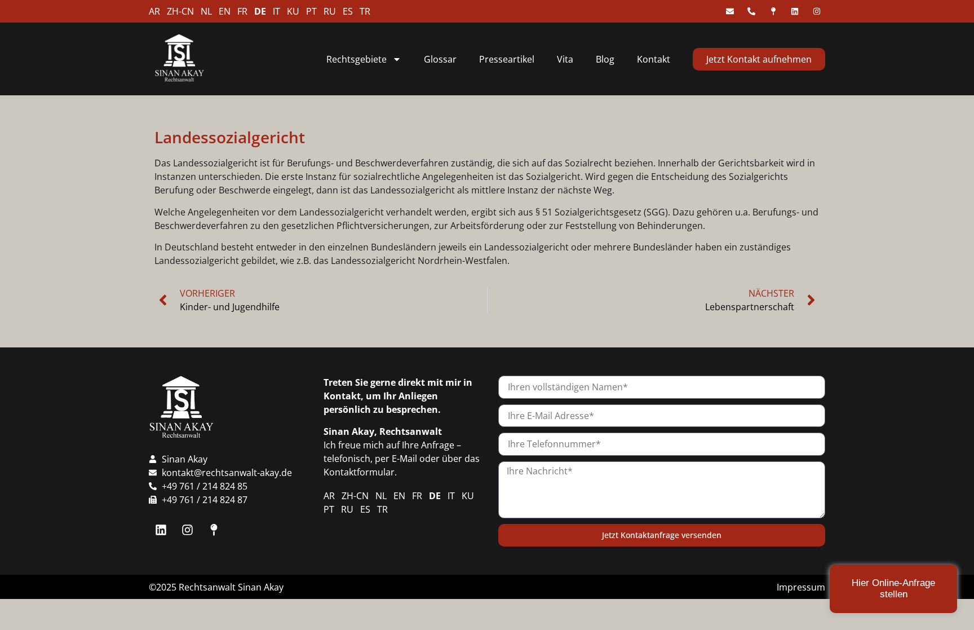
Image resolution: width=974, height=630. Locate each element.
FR (242, 11)
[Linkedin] (160, 529)
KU (293, 11)
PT (311, 11)
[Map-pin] (213, 529)
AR (154, 11)
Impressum (801, 587)
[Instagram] (187, 529)
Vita (565, 59)
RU (330, 11)
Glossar (440, 59)
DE (260, 11)
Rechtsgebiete (356, 59)
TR (365, 11)
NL (206, 11)
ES (348, 11)
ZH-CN (180, 11)
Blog (605, 59)
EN (225, 11)
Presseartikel (506, 59)
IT (276, 11)
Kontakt (653, 59)
